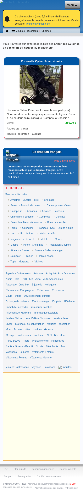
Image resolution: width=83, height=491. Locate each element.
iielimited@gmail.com (38, 23)
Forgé (13, 228)
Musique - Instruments (18, 335)
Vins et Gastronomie (17, 367)
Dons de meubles (57, 222)
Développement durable (37, 296)
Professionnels (40, 340)
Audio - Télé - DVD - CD (19, 279)
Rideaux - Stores (19, 250)
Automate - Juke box (17, 284)
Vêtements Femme (16, 357)
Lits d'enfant (26, 233)
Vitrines (39, 261)
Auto (38, 279)
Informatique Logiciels (46, 312)
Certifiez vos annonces (49, 476)
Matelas (45, 239)
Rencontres (57, 340)
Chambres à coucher (22, 216)
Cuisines (46, 31)
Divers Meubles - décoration (26, 222)
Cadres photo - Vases (59, 205)
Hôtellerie (69, 301)
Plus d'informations (64, 160)
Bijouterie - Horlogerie (44, 284)
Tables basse (46, 256)
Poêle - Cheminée (33, 244)
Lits (12, 233)
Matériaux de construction (29, 324)
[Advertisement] (41, 416)
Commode (44, 216)
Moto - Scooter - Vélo (18, 329)
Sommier (15, 256)
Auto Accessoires (53, 279)
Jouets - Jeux (60, 318)
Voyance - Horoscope (43, 367)
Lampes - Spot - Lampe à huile (56, 228)
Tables (29, 256)
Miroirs (14, 244)
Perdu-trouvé (13, 340)
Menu (71, 4)
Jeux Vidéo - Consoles (37, 318)
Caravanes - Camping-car (20, 290)
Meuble (59, 239)
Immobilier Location (41, 307)
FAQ (6, 469)
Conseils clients (67, 469)
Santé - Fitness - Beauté (19, 346)
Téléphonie (52, 346)
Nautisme (39, 335)
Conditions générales (42, 469)
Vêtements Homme (41, 357)
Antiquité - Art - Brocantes (60, 273)
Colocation (58, 290)
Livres (9, 324)
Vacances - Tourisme (17, 352)
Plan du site (20, 469)
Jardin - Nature (14, 318)
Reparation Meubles (60, 244)
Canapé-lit (16, 211)
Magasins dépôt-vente (22, 239)
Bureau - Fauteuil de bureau (25, 205)
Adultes (67, 367)
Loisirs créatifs (47, 233)
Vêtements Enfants (43, 352)
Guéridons (28, 228)
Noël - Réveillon (55, 335)
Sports (39, 346)
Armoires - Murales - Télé (24, 200)
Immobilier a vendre (17, 307)
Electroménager (41, 301)
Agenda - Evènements (18, 273)
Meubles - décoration (16, 194)
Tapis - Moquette (19, 261)
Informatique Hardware (18, 312)
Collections (43, 290)
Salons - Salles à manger (49, 250)
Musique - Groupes (43, 329)
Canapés (32, 211)
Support (8, 476)
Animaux (38, 273)
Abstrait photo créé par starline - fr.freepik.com (56, 488)
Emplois (56, 301)
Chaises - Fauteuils (53, 211)
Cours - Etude (13, 296)
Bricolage (49, 200)
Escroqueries (24, 476)
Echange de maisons (17, 301)
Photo (26, 340)
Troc (63, 346)
